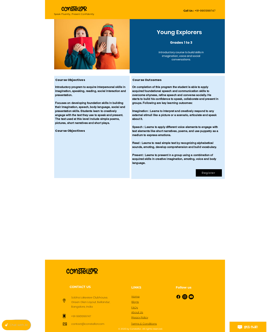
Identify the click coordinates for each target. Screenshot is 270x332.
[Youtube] (191, 296)
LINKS (136, 287)
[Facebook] (178, 296)
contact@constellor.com (87, 324)
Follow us (183, 287)
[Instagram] (184, 296)
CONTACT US (80, 287)
